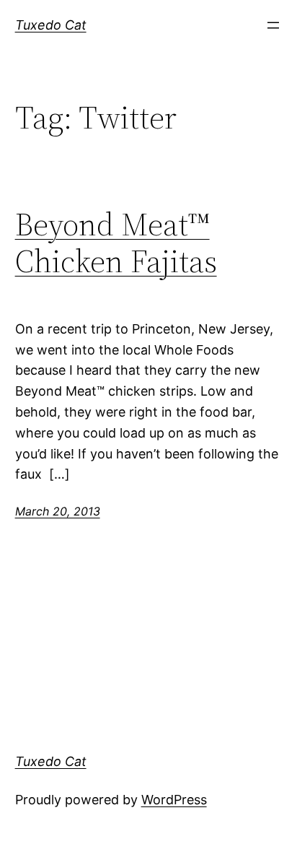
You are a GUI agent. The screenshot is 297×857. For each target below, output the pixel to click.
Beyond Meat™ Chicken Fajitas (116, 242)
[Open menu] (273, 25)
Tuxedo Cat (51, 24)
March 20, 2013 (57, 511)
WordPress (174, 799)
